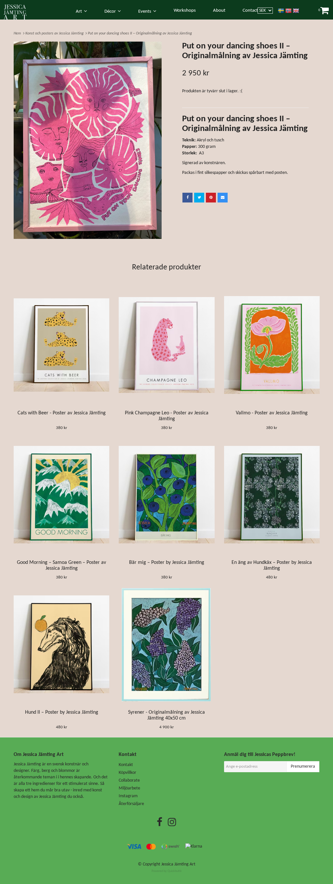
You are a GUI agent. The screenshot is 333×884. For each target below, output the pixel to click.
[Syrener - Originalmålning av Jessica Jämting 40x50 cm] (166, 644)
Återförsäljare (131, 803)
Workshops (185, 10)
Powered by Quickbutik (167, 871)
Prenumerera (303, 766)
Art (80, 11)
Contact (250, 10)
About (219, 10)
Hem (18, 33)
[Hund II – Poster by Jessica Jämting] (61, 644)
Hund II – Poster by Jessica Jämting (61, 712)
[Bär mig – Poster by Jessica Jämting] (166, 495)
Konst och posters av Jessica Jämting (55, 33)
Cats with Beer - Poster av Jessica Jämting (62, 413)
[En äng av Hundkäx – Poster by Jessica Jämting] (272, 495)
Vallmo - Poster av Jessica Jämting (272, 413)
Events (145, 11)
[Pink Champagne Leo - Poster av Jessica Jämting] (166, 345)
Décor (111, 11)
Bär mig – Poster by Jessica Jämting (166, 562)
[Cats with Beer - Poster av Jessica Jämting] (61, 345)
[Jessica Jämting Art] (18, 11)
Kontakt (126, 764)
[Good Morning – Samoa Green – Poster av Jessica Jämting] (61, 495)
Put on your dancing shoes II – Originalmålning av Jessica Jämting (140, 33)
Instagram (128, 796)
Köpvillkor (127, 772)
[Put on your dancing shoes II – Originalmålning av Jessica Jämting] (88, 140)
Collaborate (129, 780)
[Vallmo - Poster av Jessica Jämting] (272, 345)
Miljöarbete (129, 788)
